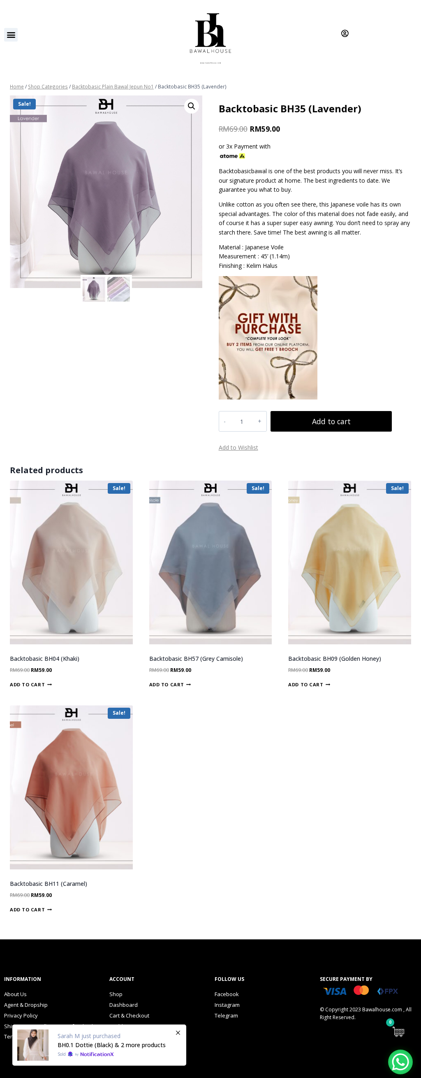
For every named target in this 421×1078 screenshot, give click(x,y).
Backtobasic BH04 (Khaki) (44, 658)
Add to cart (331, 421)
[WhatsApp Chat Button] (400, 1062)
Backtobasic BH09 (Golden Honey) (334, 658)
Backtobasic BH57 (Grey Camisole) (196, 658)
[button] (11, 35)
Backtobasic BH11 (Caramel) (48, 883)
